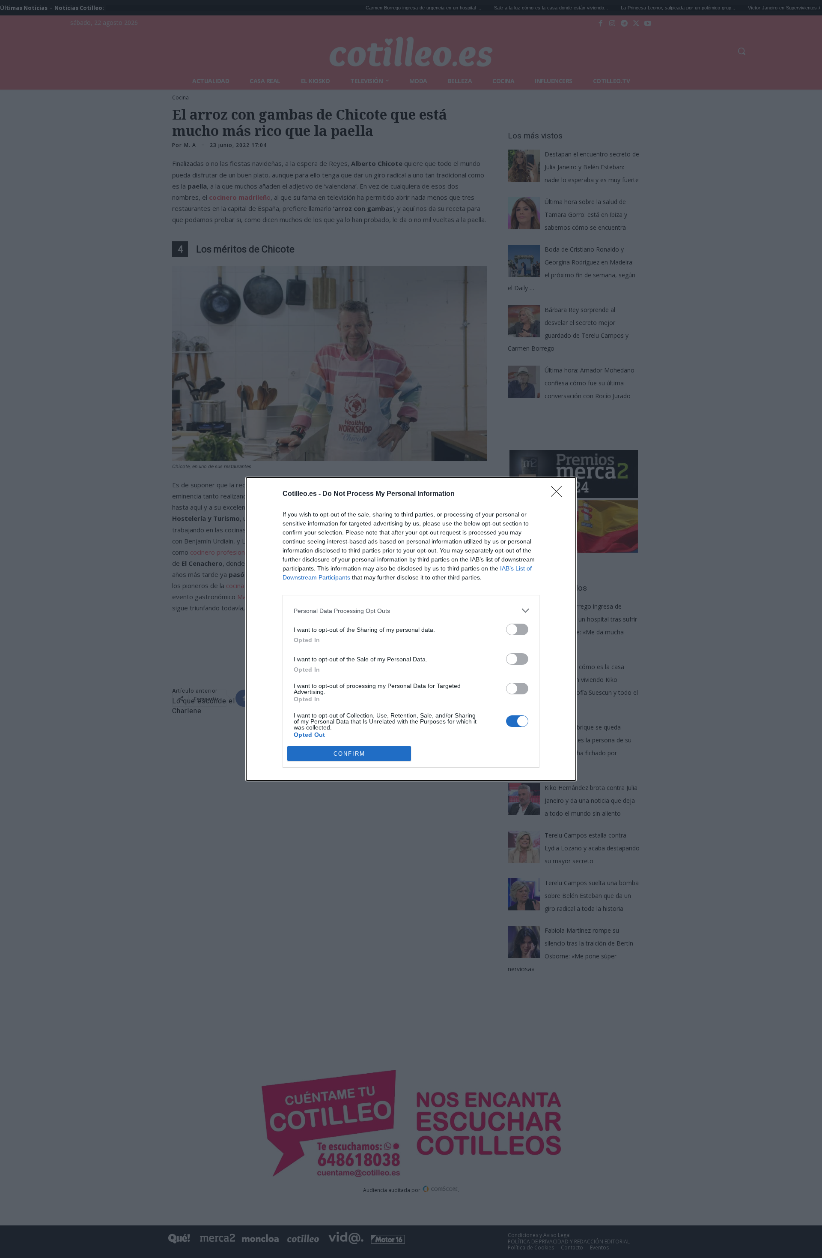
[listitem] (411, 610)
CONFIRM (349, 754)
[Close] (559, 494)
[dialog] (411, 629)
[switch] (517, 629)
